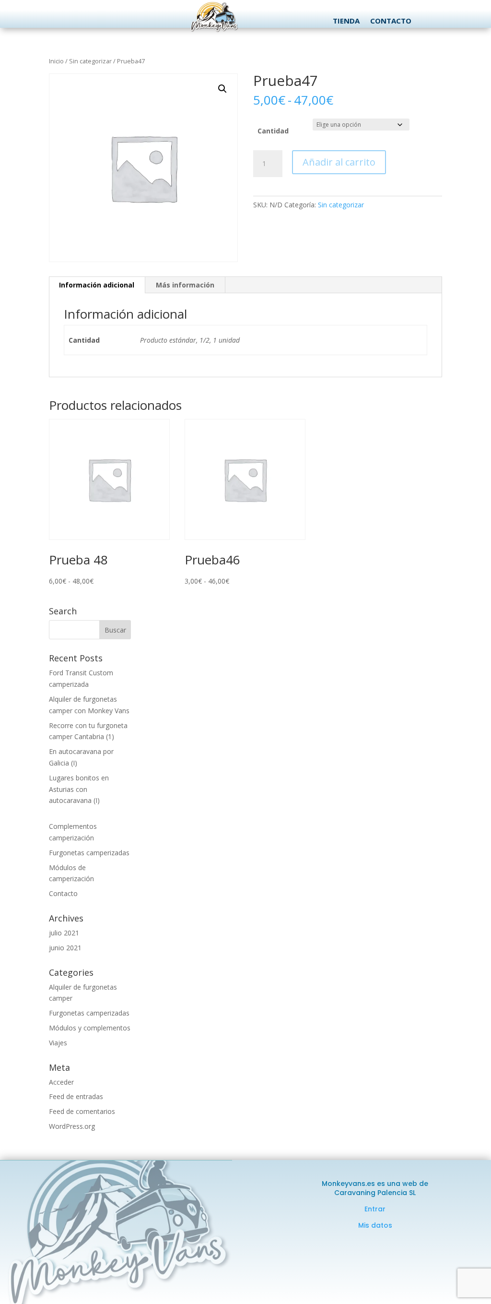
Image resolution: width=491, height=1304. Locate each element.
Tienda (346, 21)
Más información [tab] (185, 284)
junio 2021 (65, 947)
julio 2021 (64, 932)
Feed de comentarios (82, 1111)
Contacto (390, 21)
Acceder (61, 1082)
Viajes (58, 1042)
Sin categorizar (90, 61)
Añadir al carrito (339, 162)
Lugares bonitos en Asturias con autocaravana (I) (79, 789)
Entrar (375, 1209)
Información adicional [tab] (96, 284)
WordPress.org (72, 1126)
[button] (222, 88)
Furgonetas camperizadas (89, 852)
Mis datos (375, 1225)
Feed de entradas (76, 1096)
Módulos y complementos (89, 1027)
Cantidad (273, 130)
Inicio (56, 61)
